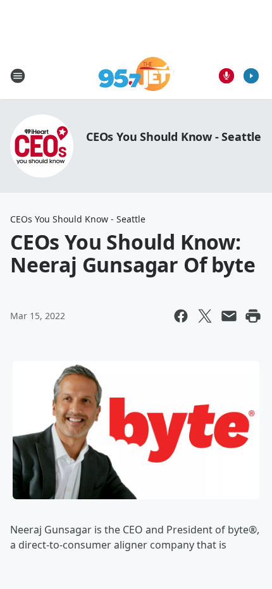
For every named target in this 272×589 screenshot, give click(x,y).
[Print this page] (253, 316)
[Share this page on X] (205, 316)
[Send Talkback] (226, 75)
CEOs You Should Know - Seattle (173, 136)
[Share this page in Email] (229, 316)
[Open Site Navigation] (17, 75)
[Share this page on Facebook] (181, 316)
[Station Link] (136, 75)
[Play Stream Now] (251, 75)
